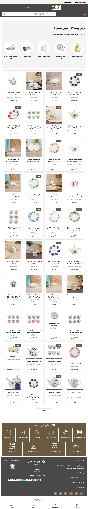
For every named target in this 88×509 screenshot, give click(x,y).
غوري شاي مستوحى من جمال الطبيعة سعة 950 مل (73, 260)
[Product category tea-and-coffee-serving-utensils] (43, 49)
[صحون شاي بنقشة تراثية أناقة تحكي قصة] (33, 215)
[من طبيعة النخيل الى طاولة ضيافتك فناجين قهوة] (33, 315)
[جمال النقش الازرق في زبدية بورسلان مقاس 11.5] (13, 147)
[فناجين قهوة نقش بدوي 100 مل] (13, 247)
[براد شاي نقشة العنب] (13, 378)
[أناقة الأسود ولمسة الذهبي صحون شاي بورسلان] (73, 81)
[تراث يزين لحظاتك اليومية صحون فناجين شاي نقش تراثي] (13, 114)
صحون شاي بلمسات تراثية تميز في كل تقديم (73, 226)
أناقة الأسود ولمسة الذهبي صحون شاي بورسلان (73, 93)
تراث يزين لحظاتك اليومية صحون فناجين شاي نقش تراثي (13, 127)
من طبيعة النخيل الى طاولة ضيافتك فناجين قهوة (33, 328)
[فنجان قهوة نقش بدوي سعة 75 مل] (73, 280)
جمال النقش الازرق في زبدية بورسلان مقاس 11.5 (13, 159)
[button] (84, 51)
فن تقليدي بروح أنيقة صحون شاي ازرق (53, 259)
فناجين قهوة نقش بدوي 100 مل (13, 259)
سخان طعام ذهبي (13, 352)
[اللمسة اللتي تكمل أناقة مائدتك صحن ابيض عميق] (33, 411)
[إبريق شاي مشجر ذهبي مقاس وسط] (13, 81)
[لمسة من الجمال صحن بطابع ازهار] (53, 312)
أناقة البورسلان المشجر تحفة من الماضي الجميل (53, 93)
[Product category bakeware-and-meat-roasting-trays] (10, 51)
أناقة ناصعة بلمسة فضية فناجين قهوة (33, 93)
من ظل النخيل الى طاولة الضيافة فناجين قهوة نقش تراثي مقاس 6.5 (13, 328)
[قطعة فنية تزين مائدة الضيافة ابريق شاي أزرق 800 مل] (13, 280)
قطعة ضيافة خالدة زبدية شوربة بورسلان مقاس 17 (33, 292)
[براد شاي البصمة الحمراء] (33, 347)
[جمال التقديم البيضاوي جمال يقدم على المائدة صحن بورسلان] (33, 147)
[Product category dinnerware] (59, 51)
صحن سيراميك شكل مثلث (53, 487)
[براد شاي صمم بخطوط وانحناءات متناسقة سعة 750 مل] (73, 114)
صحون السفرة (53, 97)
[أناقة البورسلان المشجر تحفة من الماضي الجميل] (53, 81)
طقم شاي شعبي (13, 421)
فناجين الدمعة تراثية (53, 357)
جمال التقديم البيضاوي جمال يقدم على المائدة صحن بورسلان (33, 160)
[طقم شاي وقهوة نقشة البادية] (33, 445)
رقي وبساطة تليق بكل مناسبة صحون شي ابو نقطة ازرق (33, 195)
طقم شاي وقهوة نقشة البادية (33, 457)
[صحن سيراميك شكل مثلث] (53, 477)
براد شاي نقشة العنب (13, 388)
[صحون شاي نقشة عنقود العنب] (73, 408)
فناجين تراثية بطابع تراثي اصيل (33, 259)
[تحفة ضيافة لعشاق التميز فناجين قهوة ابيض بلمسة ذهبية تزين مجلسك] (53, 114)
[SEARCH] (4, 14)
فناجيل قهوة (33, 97)
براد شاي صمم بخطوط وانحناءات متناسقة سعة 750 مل (73, 127)
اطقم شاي (13, 423)
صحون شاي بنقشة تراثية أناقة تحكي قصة (33, 226)
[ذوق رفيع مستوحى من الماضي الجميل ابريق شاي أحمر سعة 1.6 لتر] (73, 182)
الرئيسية (81, 34)
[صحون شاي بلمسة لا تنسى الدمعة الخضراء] (53, 215)
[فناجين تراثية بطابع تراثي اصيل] (33, 247)
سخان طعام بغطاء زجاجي (13, 449)
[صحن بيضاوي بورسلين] (53, 444)
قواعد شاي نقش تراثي (73, 359)
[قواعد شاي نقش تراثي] (73, 348)
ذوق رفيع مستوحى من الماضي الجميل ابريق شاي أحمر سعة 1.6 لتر (73, 195)
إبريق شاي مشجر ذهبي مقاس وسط (13, 93)
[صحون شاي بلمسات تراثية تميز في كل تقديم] (73, 215)
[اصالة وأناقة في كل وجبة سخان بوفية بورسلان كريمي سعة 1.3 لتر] (53, 412)
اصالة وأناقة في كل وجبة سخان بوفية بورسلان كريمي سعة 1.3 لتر (53, 425)
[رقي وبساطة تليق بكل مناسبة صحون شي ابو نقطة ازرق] (33, 182)
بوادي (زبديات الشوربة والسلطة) (13, 163)
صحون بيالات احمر (33, 486)
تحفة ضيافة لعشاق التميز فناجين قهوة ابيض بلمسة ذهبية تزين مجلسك (53, 127)
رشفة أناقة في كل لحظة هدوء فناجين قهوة (53, 194)
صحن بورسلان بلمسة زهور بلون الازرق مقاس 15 (13, 194)
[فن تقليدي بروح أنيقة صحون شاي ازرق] (53, 247)
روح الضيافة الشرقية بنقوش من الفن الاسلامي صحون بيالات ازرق (33, 392)
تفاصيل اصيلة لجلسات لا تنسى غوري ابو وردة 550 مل (73, 160)
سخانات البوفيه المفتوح (13, 355)
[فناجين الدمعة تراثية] (53, 347)
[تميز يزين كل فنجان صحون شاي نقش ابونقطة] (53, 147)
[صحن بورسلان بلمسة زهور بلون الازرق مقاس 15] (13, 182)
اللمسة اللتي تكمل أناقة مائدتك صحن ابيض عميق (33, 422)
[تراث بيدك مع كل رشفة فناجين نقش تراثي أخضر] (33, 114)
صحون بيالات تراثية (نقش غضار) (13, 487)
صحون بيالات (73, 97)
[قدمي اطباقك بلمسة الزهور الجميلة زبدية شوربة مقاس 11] (53, 280)
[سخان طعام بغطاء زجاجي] (13, 441)
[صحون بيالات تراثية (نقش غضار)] (13, 477)
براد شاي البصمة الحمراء (33, 357)
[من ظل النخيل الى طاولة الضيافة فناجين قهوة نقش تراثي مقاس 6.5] (13, 315)
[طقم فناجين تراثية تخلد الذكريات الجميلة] (13, 215)
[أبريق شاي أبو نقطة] (53, 378)
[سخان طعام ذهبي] (13, 345)
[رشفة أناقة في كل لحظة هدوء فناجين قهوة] (53, 182)
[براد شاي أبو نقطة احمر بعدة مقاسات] (73, 378)
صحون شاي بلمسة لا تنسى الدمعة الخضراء (53, 226)
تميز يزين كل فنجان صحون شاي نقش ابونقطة (53, 159)
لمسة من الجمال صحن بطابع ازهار (53, 320)
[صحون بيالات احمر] (33, 477)
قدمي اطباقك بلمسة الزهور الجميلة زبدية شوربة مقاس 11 (53, 293)
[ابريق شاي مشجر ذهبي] (73, 474)
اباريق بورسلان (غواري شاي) (13, 97)
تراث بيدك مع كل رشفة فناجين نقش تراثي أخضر (33, 126)
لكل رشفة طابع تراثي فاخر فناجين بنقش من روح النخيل (73, 328)
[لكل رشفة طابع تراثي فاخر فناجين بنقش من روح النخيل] (73, 315)
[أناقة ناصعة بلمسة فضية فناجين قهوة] (33, 81)
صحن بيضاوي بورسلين (53, 454)
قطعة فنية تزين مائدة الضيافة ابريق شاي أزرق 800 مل (13, 293)
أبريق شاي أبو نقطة (53, 388)
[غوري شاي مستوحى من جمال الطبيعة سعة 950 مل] (73, 247)
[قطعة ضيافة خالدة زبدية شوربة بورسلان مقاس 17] (33, 280)
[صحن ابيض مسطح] (73, 444)
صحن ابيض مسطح (73, 454)
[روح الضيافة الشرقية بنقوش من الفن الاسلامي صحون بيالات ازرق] (33, 379)
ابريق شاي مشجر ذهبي (73, 482)
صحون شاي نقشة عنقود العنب (73, 417)
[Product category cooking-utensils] (26, 49)
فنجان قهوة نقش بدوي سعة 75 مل (73, 292)
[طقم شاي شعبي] (13, 411)
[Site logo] (55, 7)
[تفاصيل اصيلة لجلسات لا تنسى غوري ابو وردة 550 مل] (73, 147)
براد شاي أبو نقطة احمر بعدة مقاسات (73, 389)
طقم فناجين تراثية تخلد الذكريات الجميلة (13, 226)
